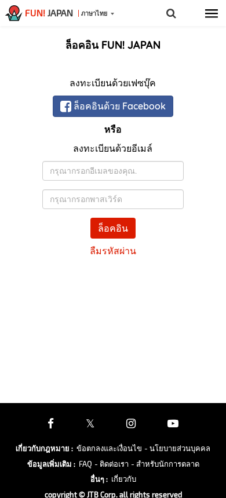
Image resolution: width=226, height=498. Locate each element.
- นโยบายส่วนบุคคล (177, 448)
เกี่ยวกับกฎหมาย (44, 448)
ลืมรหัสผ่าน (113, 251)
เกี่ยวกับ (123, 479)
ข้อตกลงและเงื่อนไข (109, 448)
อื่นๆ (99, 479)
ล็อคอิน (113, 228)
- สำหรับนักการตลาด (165, 463)
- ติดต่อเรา (111, 463)
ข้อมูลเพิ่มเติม (51, 463)
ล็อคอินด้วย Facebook (118, 106)
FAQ (85, 463)
